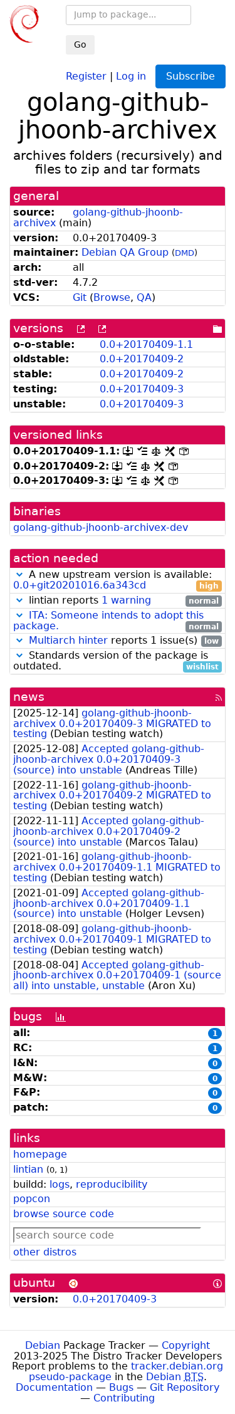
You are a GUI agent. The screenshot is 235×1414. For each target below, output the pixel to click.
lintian (28, 1169)
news (28, 696)
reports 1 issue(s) (124, 641)
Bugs (121, 1387)
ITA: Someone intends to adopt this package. (108, 620)
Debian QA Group (125, 252)
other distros (44, 1252)
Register (86, 75)
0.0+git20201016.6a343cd (79, 585)
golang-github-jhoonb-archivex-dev (100, 527)
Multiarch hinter (68, 640)
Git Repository (184, 1387)
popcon (31, 1199)
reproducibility (111, 1184)
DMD (184, 253)
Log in (131, 75)
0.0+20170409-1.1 (146, 344)
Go (80, 44)
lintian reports (122, 600)
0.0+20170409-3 (142, 389)
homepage (40, 1154)
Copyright (186, 1345)
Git (79, 297)
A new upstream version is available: (116, 580)
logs (60, 1184)
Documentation (54, 1387)
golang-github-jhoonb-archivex (98, 217)
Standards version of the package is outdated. (116, 661)
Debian (42, 1345)
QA (144, 297)
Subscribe (190, 76)
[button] (19, 574)
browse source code (63, 1214)
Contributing (124, 1398)
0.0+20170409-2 (142, 359)
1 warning (126, 600)
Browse (111, 297)
